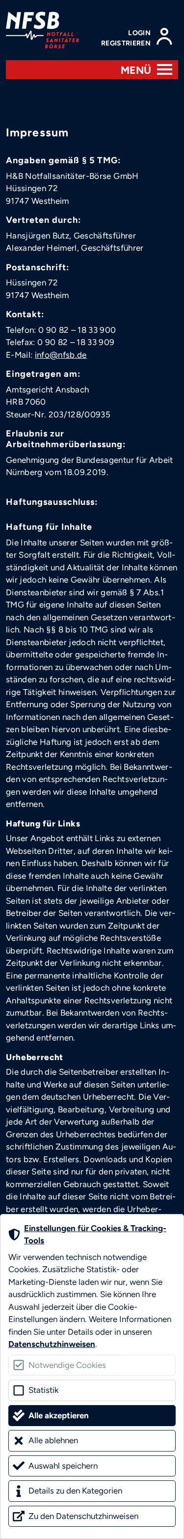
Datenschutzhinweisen (51, 1344)
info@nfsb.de (61, 355)
